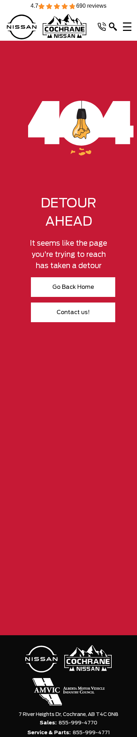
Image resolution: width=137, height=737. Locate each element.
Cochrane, (75, 714)
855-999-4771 (91, 732)
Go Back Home (73, 287)
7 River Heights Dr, (41, 714)
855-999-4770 (78, 723)
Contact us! (73, 312)
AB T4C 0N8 (103, 714)
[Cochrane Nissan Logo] (46, 26)
